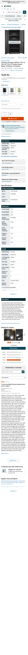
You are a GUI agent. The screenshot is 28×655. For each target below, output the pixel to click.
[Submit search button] (24, 12)
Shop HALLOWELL (5, 60)
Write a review (18, 70)
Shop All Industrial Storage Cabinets (12, 27)
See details (5, 81)
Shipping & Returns (6, 136)
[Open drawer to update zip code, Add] (3, 12)
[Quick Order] (5, 9)
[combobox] (16, 12)
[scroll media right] (24, 335)
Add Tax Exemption (6, 181)
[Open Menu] (2, 6)
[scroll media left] (2, 335)
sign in (9, 2)
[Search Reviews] (23, 371)
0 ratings (12, 70)
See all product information (9, 156)
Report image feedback (9, 58)
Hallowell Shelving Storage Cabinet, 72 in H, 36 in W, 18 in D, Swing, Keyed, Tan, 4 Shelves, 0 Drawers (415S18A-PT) (13, 488)
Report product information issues (11, 323)
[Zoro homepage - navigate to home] (8, 6)
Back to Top (13, 460)
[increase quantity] (10, 114)
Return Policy (5, 169)
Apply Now (4, 175)
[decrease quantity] (3, 114)
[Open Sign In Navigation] (10, 9)
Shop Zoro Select (13, 20)
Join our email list (7, 163)
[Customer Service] (8, 9)
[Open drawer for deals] (2, 9)
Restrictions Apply (15, 2)
